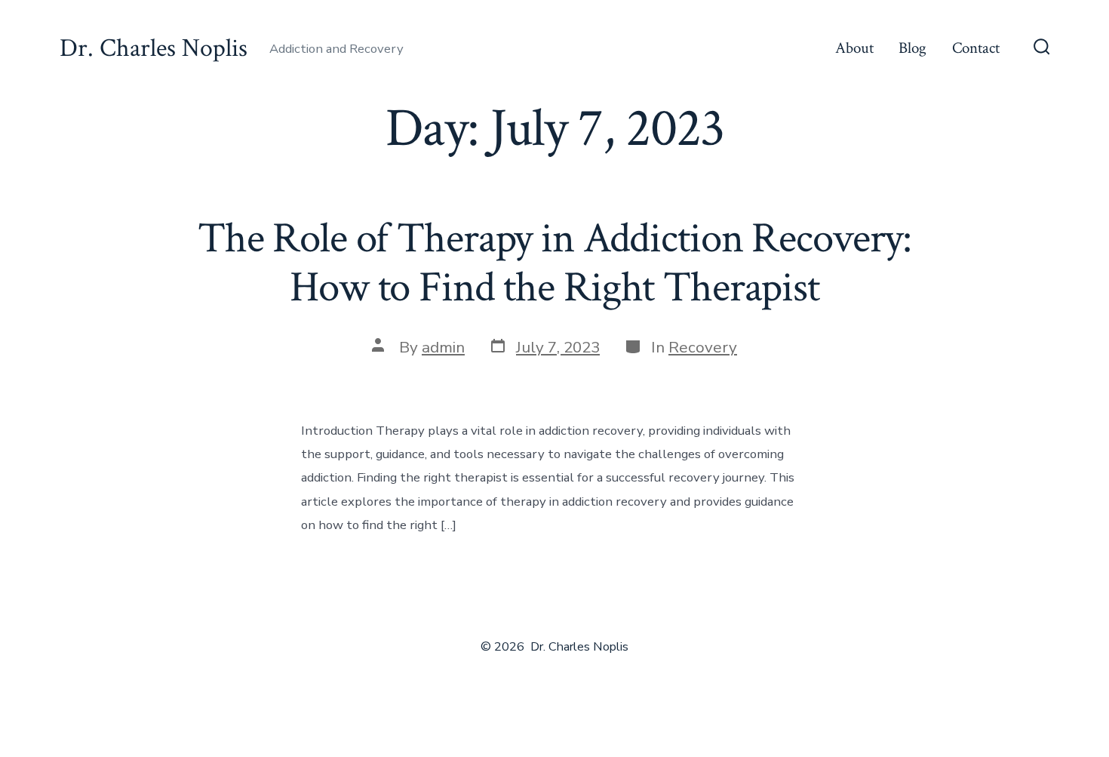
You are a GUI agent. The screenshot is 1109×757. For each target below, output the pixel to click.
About (854, 48)
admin (443, 347)
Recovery (702, 347)
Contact (976, 48)
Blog (912, 48)
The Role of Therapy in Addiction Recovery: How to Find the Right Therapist (554, 263)
